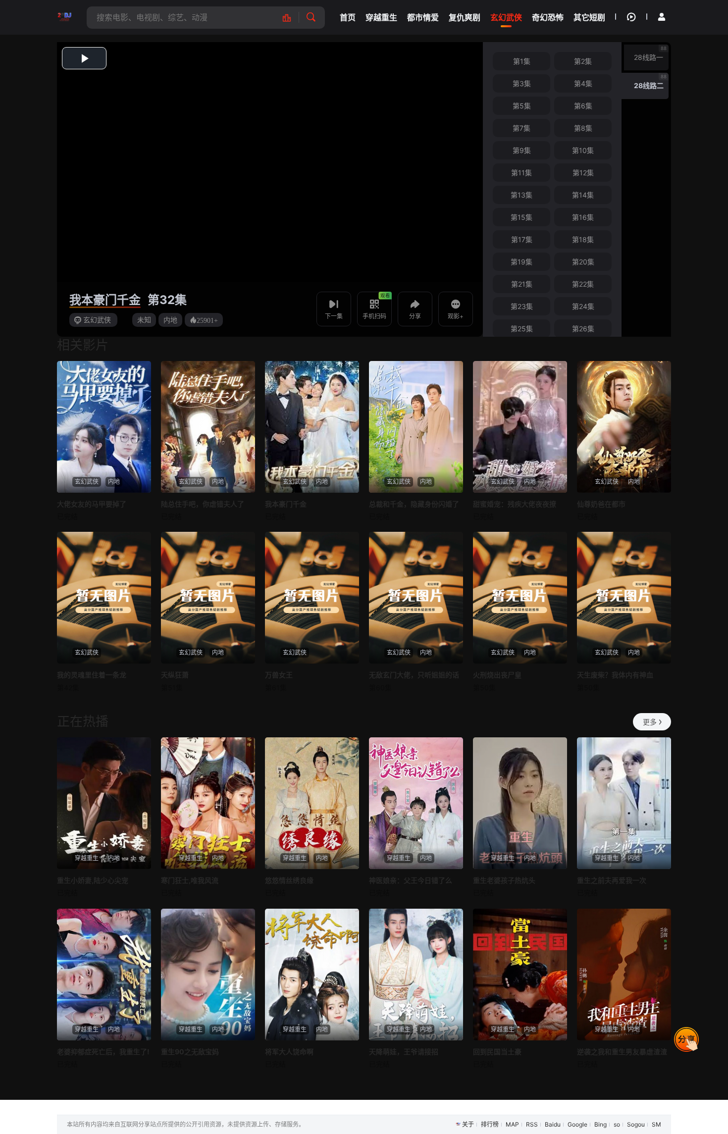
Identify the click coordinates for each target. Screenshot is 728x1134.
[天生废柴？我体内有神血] (624, 598)
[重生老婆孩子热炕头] (520, 803)
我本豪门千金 (105, 300)
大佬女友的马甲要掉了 (91, 504)
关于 (468, 1124)
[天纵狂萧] (208, 598)
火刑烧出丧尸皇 (497, 674)
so (617, 1124)
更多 (650, 722)
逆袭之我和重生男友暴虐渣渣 (622, 1051)
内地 (170, 319)
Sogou (636, 1124)
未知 (144, 319)
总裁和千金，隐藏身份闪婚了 (414, 504)
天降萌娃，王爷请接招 (403, 1051)
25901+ (207, 319)
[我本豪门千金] (312, 427)
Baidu (553, 1124)
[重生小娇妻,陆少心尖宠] (104, 803)
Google (577, 1124)
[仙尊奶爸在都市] (624, 427)
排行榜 (490, 1124)
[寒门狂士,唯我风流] (208, 803)
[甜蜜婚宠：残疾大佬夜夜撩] (520, 427)
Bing (600, 1124)
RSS (532, 1124)
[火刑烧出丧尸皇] (520, 598)
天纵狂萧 (175, 674)
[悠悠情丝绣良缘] (312, 803)
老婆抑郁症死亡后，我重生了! (103, 1051)
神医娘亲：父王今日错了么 (410, 880)
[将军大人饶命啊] (312, 974)
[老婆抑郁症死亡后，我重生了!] (104, 974)
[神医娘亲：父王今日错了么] (416, 803)
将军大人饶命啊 (289, 1051)
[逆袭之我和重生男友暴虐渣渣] (624, 974)
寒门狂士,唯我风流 (189, 880)
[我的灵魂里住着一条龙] (104, 598)
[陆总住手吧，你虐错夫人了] (208, 427)
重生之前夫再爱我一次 (611, 880)
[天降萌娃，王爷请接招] (416, 974)
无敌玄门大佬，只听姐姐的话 (414, 674)
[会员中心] (662, 17)
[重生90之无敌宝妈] (208, 974)
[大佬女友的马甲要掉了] (104, 427)
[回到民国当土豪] (520, 974)
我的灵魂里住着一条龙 (91, 674)
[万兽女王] (312, 598)
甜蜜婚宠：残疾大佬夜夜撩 (514, 504)
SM (656, 1124)
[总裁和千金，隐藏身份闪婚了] (416, 427)
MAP (512, 1124)
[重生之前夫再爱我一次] (624, 803)
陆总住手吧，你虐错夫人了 (202, 504)
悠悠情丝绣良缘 (289, 880)
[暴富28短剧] (64, 17)
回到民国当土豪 (497, 1051)
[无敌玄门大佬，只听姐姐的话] (416, 598)
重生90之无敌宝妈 (190, 1051)
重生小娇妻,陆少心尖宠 (92, 880)
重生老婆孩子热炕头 (504, 880)
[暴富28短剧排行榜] (292, 17)
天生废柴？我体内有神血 (615, 674)
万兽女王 (279, 674)
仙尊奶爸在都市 (601, 504)
